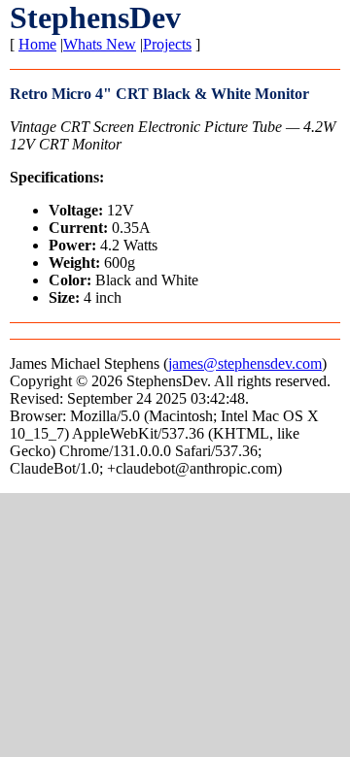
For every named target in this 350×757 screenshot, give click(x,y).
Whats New (99, 44)
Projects (167, 44)
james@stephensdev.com (245, 363)
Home (37, 44)
